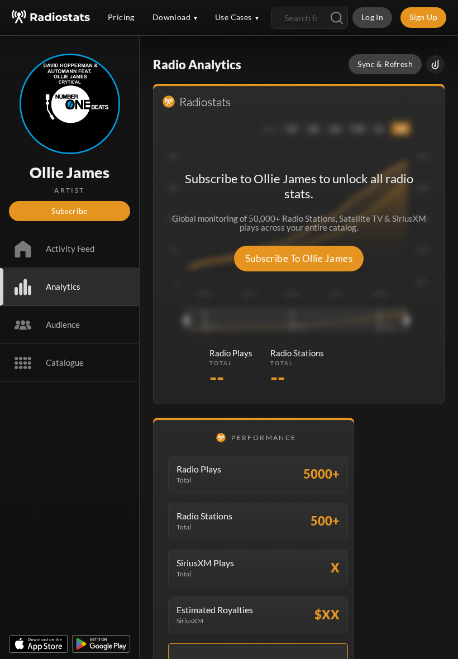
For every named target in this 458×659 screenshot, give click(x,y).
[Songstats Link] (435, 64)
